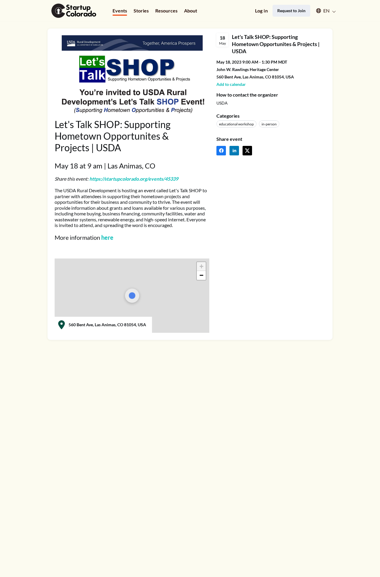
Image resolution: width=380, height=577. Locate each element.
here (107, 237)
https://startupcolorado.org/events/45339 (133, 179)
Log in (261, 10)
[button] (323, 10)
